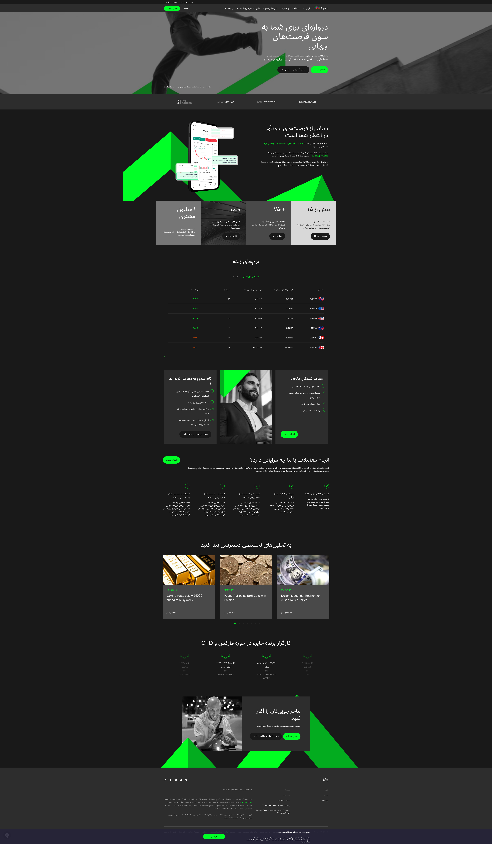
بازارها (326, 795)
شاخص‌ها (281, 143)
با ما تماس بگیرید (171, 2)
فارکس (300, 143)
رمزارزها (266, 143)
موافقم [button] (214, 836)
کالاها (294, 143)
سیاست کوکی (305, 842)
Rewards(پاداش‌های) (318, 156)
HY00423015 (247, 802)
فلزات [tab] (235, 276)
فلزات (288, 143)
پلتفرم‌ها (325, 800)
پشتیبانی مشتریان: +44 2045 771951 (276, 805)
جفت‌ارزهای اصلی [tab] (251, 276)
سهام (273, 143)
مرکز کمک (183, 2)
